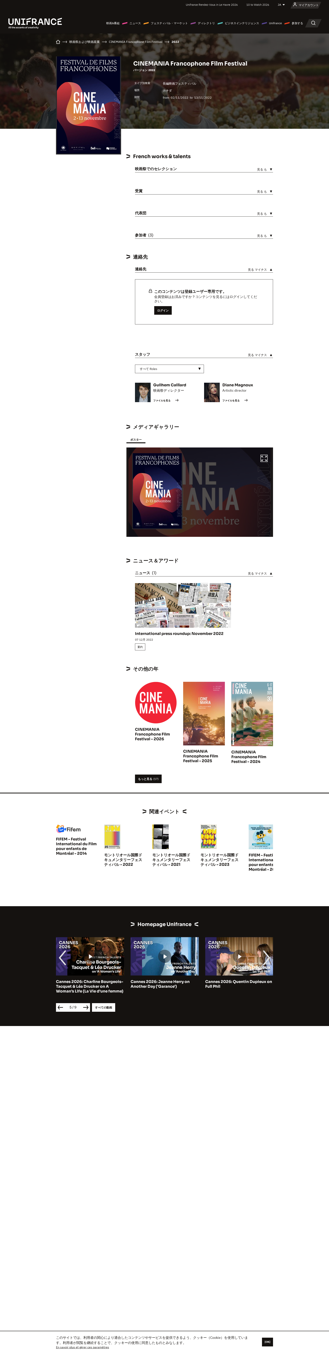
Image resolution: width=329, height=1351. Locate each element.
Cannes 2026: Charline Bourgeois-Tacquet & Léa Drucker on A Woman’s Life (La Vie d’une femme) (89, 986)
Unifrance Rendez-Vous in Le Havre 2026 (212, 4)
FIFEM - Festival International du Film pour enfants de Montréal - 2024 (269, 862)
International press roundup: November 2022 (179, 633)
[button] (264, 458)
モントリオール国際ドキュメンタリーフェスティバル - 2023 (219, 860)
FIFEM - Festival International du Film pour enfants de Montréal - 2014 (76, 846)
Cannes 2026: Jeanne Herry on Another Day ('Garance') (160, 984)
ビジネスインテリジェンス (242, 23)
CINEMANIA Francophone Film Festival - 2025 (200, 756)
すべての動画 (103, 1007)
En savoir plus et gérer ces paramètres (82, 1347)
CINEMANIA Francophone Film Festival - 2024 (248, 757)
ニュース (135, 23)
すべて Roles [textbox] (148, 369)
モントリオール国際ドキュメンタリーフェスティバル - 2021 (171, 860)
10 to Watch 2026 (257, 4)
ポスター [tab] (136, 439)
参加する (297, 23)
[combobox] (169, 369)
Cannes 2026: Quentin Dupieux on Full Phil (238, 984)
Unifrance (275, 23)
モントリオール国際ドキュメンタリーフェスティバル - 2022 (123, 860)
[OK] (267, 1342)
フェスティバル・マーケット (169, 23)
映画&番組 (113, 23)
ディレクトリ (206, 23)
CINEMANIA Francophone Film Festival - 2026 (152, 734)
